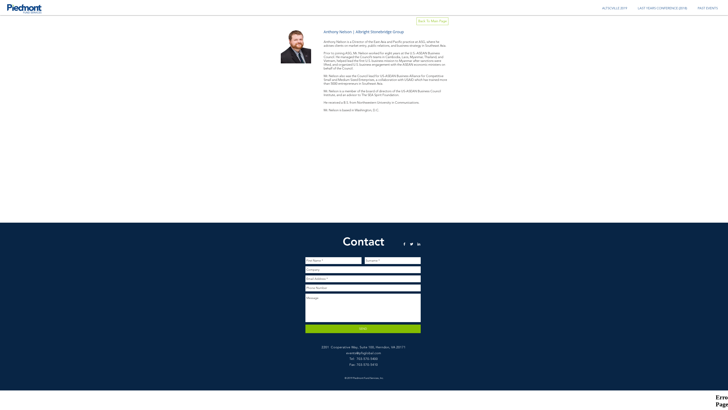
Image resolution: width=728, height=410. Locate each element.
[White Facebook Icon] (404, 244)
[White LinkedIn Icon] (419, 244)
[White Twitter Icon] (412, 244)
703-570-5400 (367, 359)
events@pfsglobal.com (363, 353)
